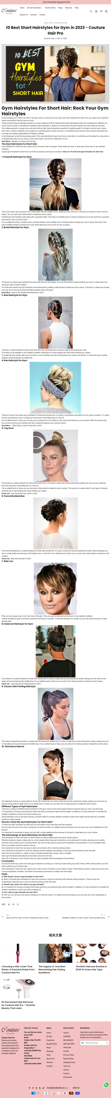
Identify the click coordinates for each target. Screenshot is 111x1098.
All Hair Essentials (34, 8)
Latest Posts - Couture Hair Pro (55, 23)
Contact (42, 15)
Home (22, 8)
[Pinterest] (13, 904)
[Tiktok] (43, 1088)
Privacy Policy (68, 1055)
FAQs (77, 8)
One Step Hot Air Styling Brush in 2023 (26, 684)
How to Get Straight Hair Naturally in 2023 (28, 293)
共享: (4, 904)
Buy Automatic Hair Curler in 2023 (24, 493)
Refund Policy (68, 1059)
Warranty (68, 8)
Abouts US (24, 15)
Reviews (33, 15)
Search (66, 1033)
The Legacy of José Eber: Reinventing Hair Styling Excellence (52, 969)
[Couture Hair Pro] (9, 11)
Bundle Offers (50, 8)
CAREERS (67, 1036)
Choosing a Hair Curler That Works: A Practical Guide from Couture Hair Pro (18, 969)
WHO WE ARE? (69, 1044)
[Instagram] (36, 1088)
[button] (106, 11)
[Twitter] (17, 904)
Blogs (60, 8)
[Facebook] (9, 904)
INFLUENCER (68, 1040)
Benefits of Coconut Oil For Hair (24, 141)
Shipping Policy (69, 1062)
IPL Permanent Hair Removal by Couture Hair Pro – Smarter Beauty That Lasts (18, 1005)
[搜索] (91, 11)
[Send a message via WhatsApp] (106, 1084)
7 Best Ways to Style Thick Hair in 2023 (27, 426)
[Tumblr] (40, 1088)
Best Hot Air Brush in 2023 (21, 559)
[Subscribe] (107, 1042)
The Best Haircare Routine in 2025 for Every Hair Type (91, 968)
